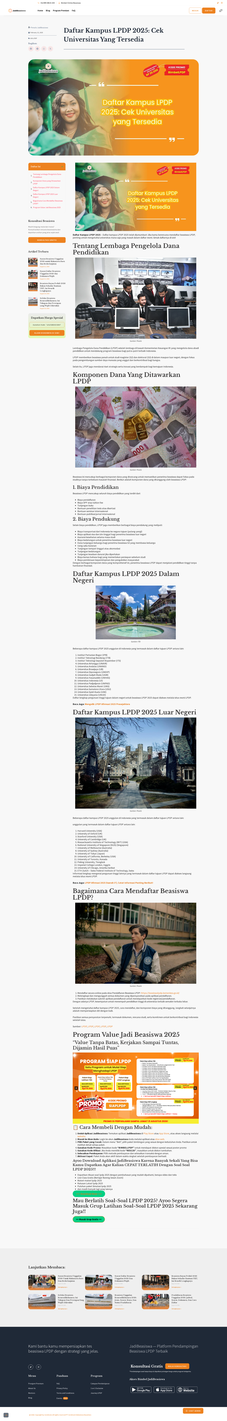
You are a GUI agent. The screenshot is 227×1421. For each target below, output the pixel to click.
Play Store (148, 1133)
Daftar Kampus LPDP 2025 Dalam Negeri (46, 188)
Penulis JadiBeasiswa (39, 27)
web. (162, 1139)
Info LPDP (33, 38)
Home (40, 10)
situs (157, 1139)
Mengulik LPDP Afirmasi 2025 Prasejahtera (107, 704)
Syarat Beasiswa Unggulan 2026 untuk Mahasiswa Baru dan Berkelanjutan (52, 261)
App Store (164, 1133)
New (65, 1398)
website (81, 1136)
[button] (31, 48)
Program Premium (61, 10)
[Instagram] (221, 3)
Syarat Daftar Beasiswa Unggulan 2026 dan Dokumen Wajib (50, 273)
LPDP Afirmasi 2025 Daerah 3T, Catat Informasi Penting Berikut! (119, 882)
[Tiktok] (218, 3)
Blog (48, 10)
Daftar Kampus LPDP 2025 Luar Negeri (45, 195)
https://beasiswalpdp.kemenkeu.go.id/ (160, 992)
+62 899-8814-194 (47, 3)
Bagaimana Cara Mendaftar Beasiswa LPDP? (48, 202)
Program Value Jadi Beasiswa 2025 (47, 207)
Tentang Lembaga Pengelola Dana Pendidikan (47, 175)
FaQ (73, 10)
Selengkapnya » (63, 1287)
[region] (136, 1088)
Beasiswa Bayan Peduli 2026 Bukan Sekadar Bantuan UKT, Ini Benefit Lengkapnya (185, 1278)
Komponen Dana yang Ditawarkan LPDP (47, 182)
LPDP (84, 1026)
